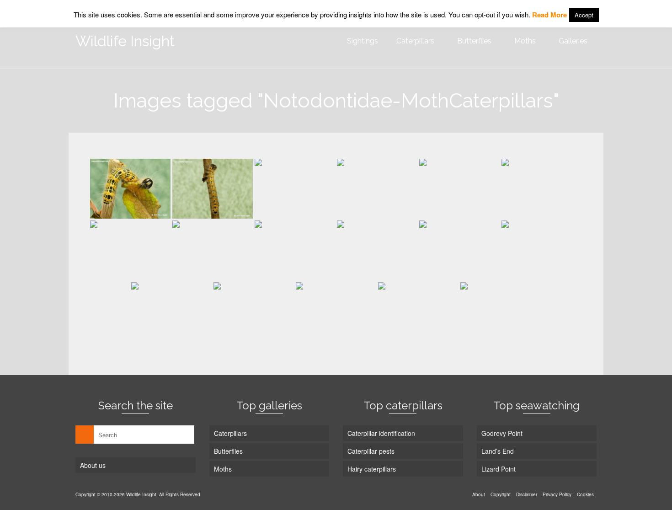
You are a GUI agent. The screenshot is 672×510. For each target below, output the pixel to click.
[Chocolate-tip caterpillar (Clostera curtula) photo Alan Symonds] (336, 312)
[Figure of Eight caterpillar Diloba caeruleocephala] (418, 312)
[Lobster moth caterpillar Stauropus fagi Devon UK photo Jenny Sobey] (130, 250)
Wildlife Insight (125, 40)
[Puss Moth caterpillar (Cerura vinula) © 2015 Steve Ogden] (459, 189)
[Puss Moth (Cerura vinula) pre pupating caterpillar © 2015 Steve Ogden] (295, 189)
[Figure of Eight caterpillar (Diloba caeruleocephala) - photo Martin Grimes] (500, 312)
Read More (549, 14)
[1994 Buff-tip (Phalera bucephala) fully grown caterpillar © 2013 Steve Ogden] (212, 189)
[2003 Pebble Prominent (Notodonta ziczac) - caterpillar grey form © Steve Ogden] (377, 250)
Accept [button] (584, 15)
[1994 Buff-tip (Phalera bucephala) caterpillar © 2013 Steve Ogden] (130, 189)
